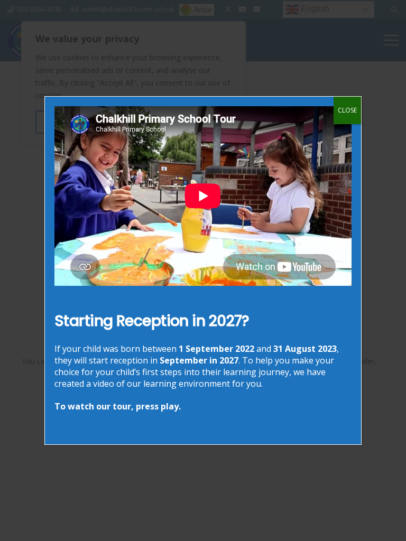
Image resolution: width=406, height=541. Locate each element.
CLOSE (347, 110)
